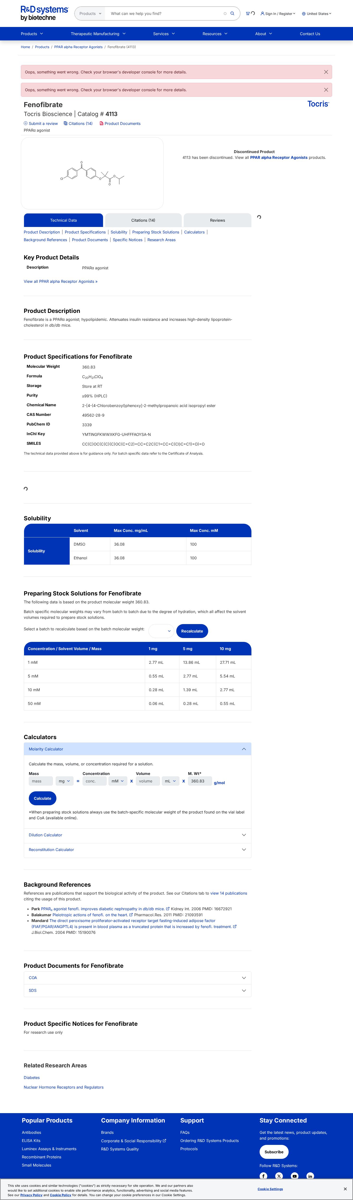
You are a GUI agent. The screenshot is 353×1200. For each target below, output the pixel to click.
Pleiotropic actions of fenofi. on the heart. (90, 914)
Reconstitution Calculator (51, 849)
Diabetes (32, 1077)
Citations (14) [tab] (143, 220)
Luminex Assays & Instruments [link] (49, 1148)
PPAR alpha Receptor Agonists (78, 47)
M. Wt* (194, 773)
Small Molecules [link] (36, 1165)
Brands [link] (107, 1132)
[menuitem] (25, 46)
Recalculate (192, 631)
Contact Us (310, 33)
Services (161, 33)
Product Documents (121, 123)
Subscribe (274, 1151)
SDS (33, 990)
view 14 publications (228, 893)
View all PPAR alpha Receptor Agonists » (60, 281)
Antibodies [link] (31, 1132)
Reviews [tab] (217, 220)
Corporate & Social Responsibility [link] (131, 1140)
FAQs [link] (184, 1132)
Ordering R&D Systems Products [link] (209, 1140)
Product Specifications (85, 232)
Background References (45, 239)
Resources (212, 33)
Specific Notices (127, 239)
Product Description (42, 232)
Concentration (96, 773)
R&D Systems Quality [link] (120, 1149)
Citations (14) (80, 123)
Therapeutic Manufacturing (95, 33)
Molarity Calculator (46, 749)
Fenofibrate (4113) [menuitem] (122, 47)
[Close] (326, 72)
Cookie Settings (270, 1189)
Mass (34, 773)
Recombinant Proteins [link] (41, 1157)
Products (29, 33)
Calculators (194, 232)
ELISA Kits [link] (31, 1140)
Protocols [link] (189, 1148)
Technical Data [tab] (63, 220)
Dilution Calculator (45, 834)
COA (33, 977)
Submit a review (43, 123)
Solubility (119, 232)
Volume (143, 773)
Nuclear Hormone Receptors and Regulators (63, 1087)
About (260, 33)
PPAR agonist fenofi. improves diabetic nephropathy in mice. (103, 908)
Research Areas (161, 239)
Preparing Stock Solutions (155, 232)
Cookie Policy (60, 1195)
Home (25, 47)
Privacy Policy (31, 1195)
